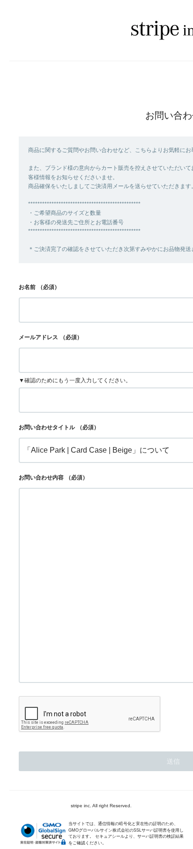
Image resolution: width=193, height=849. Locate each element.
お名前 (27, 287)
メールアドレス (38, 337)
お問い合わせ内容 (41, 477)
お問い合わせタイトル (47, 427)
